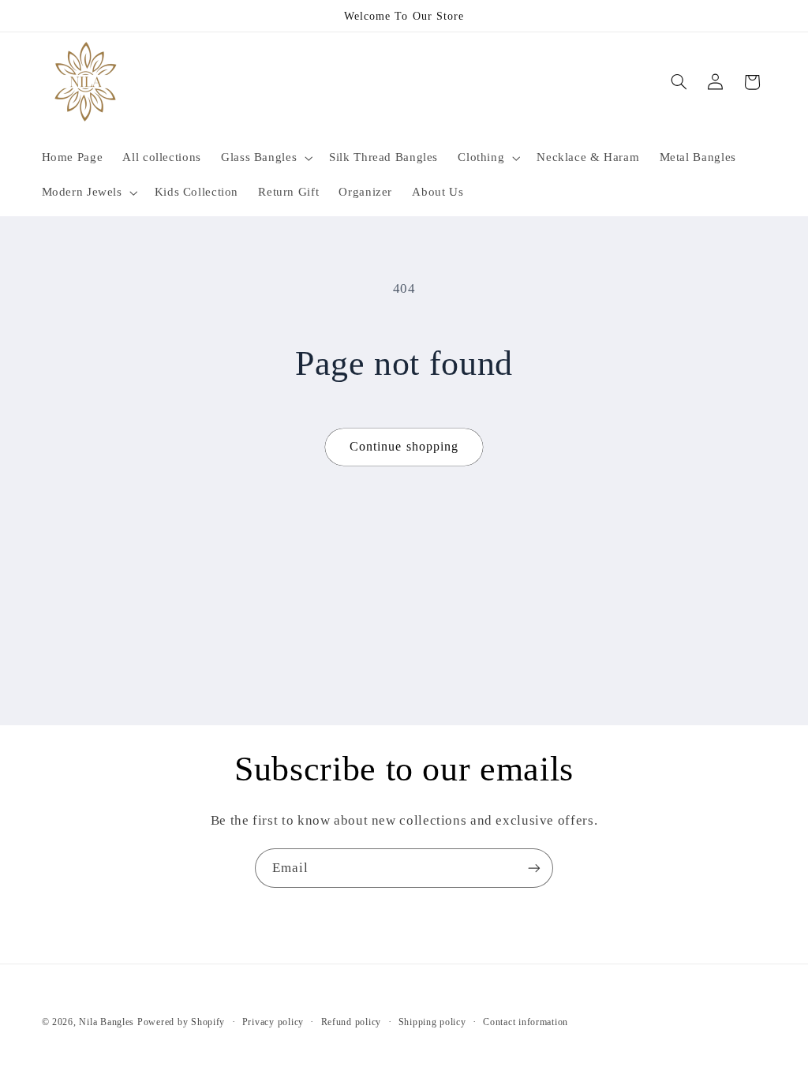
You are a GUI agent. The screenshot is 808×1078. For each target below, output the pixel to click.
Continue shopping (404, 446)
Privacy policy (273, 1022)
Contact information (525, 1022)
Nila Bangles (108, 1022)
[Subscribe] (534, 867)
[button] (265, 157)
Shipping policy (432, 1022)
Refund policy (351, 1022)
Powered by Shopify (181, 1022)
